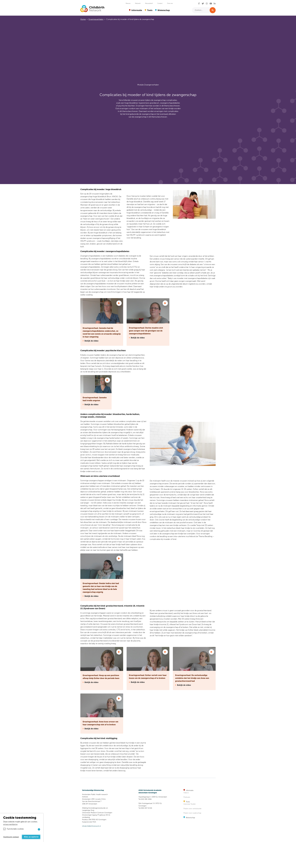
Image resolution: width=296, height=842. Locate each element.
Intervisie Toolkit (189, 804)
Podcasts (186, 797)
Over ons (170, 3)
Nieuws (128, 3)
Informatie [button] (136, 10)
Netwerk (137, 3)
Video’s (186, 793)
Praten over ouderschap (192, 813)
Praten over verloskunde (192, 808)
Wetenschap (190, 817)
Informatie (189, 790)
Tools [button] (149, 10)
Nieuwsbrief (149, 3)
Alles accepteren (31, 837)
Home (83, 19)
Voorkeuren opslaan (11, 837)
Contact (159, 3)
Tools (188, 802)
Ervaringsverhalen (96, 19)
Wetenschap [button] (163, 10)
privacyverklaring (10, 824)
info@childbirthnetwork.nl (91, 826)
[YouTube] (211, 4)
